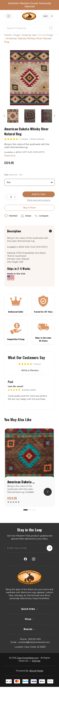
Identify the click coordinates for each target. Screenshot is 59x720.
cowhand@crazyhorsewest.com (34, 642)
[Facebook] (25, 559)
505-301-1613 (34, 639)
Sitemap (36, 661)
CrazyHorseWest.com (28, 658)
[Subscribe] (49, 548)
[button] (48, 492)
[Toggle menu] (8, 16)
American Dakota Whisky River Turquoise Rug (21, 481)
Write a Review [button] (37, 139)
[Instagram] (33, 559)
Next (54, 116)
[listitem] (29, 467)
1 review (24, 139)
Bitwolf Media (36, 670)
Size (13, 174)
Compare (43, 216)
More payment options (38, 200)
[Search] (50, 28)
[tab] (25, 509)
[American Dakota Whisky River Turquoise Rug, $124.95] (29, 455)
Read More (9, 155)
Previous (4, 116)
